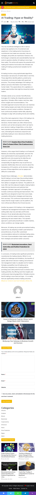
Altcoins (3, 410)
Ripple (3, 433)
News (2, 427)
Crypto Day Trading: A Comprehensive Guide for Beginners (26, 473)
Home (4, 11)
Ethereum (4, 424)
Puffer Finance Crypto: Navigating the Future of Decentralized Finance (8, 455)
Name (3, 374)
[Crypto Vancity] (11, 3)
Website (3, 387)
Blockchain (4, 419)
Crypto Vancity (30, 485)
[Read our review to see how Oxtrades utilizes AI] (16, 281)
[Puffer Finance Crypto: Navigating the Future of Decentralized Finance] (9, 447)
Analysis (3, 413)
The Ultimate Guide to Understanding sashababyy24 (18, 7)
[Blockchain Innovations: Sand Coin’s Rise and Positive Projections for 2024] (9, 466)
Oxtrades (20, 176)
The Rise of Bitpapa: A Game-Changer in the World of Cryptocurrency (26, 455)
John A (5, 21)
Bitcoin (9, 11)
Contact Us (24, 488)
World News (16, 488)
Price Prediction (5, 430)
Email (3, 381)
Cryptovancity (5, 422)
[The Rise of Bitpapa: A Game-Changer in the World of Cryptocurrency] (27, 447)
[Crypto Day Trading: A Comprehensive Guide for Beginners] (27, 466)
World (2, 436)
